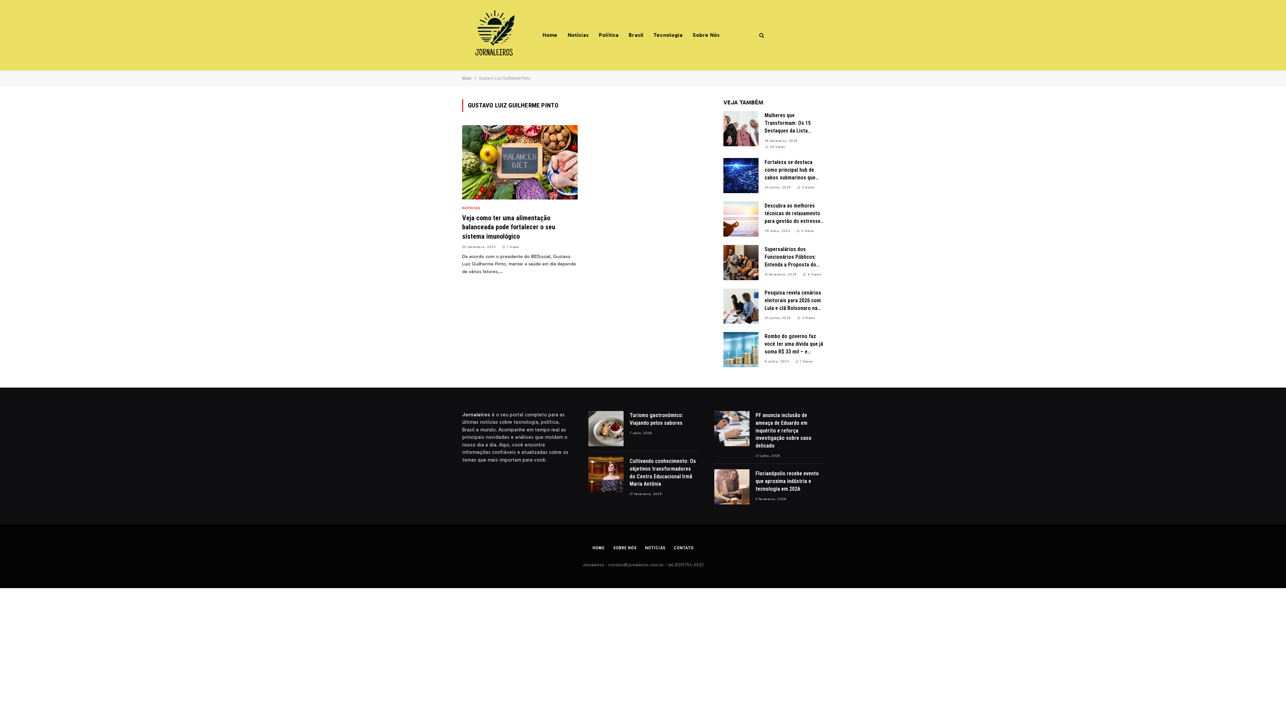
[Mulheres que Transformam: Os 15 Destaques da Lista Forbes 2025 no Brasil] (741, 128)
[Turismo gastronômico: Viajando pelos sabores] (606, 428)
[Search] (761, 35)
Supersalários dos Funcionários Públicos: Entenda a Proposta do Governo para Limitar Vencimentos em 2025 (790, 257)
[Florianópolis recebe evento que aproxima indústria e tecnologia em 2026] (731, 486)
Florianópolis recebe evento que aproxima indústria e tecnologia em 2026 (787, 481)
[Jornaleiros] (494, 35)
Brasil (636, 35)
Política (609, 35)
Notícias (578, 35)
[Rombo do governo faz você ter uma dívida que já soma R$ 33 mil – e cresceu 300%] (741, 349)
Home (550, 35)
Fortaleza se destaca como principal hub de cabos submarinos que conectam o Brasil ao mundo (790, 170)
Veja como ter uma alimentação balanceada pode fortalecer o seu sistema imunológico (508, 227)
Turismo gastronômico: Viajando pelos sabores (657, 419)
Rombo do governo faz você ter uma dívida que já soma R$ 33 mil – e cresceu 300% (794, 344)
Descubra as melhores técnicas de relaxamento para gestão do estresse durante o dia (792, 214)
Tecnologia (668, 35)
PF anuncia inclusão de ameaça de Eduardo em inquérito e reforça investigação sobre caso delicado (783, 430)
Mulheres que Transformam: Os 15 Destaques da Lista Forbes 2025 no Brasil (789, 123)
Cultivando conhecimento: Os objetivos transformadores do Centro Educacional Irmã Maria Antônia (663, 472)
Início (467, 78)
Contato (683, 547)
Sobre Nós (706, 35)
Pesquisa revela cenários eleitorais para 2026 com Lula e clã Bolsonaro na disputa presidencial (793, 301)
